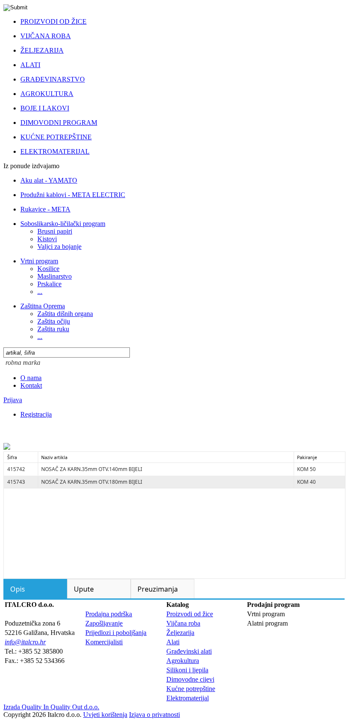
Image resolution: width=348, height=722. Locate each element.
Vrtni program (39, 261)
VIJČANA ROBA (45, 35)
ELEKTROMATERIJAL (55, 151)
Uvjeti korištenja (105, 714)
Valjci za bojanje (59, 246)
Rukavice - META (45, 209)
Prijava (12, 399)
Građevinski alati (189, 651)
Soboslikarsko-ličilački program (62, 223)
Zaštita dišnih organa (65, 313)
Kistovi (47, 239)
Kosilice (48, 268)
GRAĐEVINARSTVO (52, 79)
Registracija (36, 414)
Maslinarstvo (54, 276)
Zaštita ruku (53, 329)
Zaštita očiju (53, 321)
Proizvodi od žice (189, 614)
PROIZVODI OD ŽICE (53, 21)
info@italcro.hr (25, 642)
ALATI (30, 64)
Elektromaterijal (187, 698)
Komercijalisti (104, 642)
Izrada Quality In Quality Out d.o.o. (51, 707)
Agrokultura (182, 660)
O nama (31, 377)
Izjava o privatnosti (154, 714)
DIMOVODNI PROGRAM (58, 122)
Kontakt (31, 385)
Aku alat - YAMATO (48, 180)
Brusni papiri (54, 231)
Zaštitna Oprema (42, 306)
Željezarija (180, 632)
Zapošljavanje (104, 623)
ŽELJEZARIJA (42, 50)
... (39, 291)
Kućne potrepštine (190, 688)
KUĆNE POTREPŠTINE (56, 137)
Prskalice (49, 284)
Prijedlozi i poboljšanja (115, 632)
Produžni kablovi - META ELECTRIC (72, 194)
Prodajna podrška (108, 614)
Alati (173, 642)
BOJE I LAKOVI (44, 108)
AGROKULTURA (46, 93)
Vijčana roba (183, 623)
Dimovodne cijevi (190, 679)
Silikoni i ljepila (187, 670)
